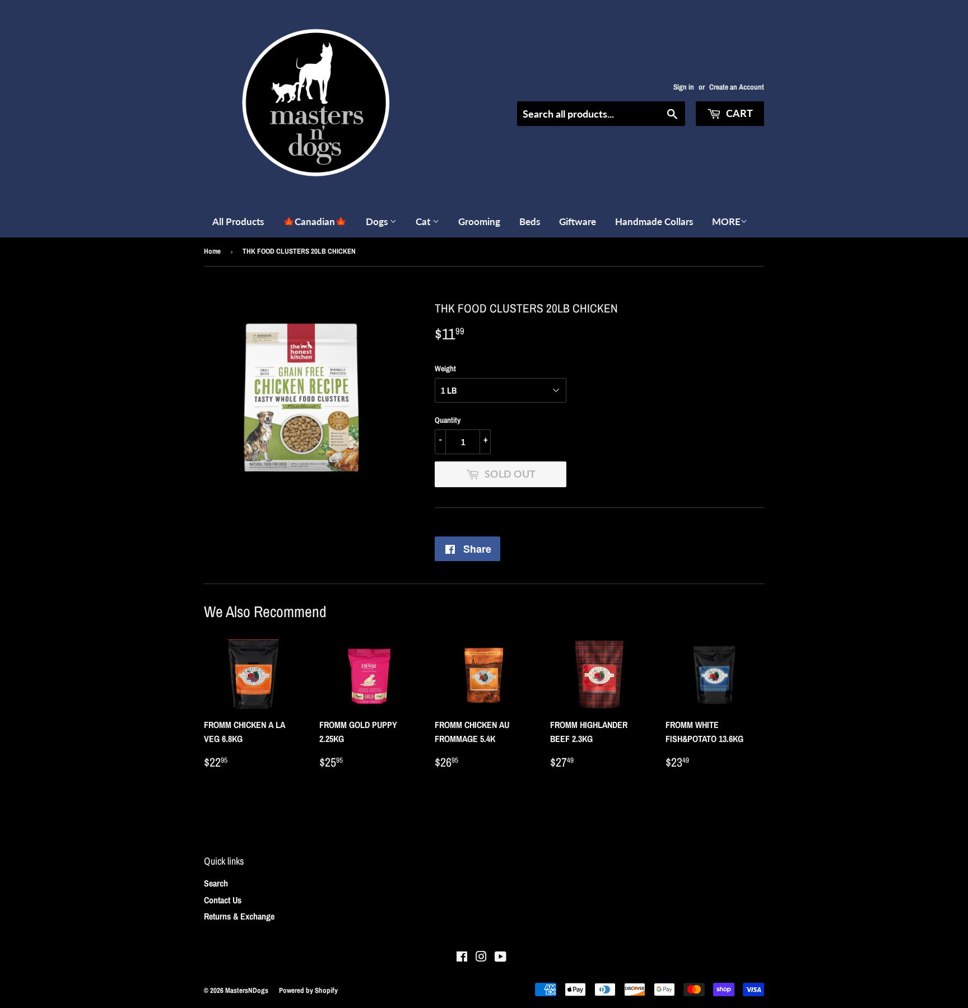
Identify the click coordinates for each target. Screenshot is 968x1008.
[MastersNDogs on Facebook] (462, 957)
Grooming (479, 221)
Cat (424, 221)
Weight (445, 368)
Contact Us (222, 900)
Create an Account (736, 87)
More (726, 221)
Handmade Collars (654, 221)
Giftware (577, 221)
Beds (529, 221)
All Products (238, 221)
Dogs (378, 221)
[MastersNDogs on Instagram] (481, 957)
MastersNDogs (246, 990)
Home (212, 251)
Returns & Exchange (239, 916)
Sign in (683, 87)
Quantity (447, 420)
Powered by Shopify (308, 990)
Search (216, 883)
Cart (738, 113)
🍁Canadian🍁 (315, 221)
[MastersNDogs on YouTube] (500, 957)
